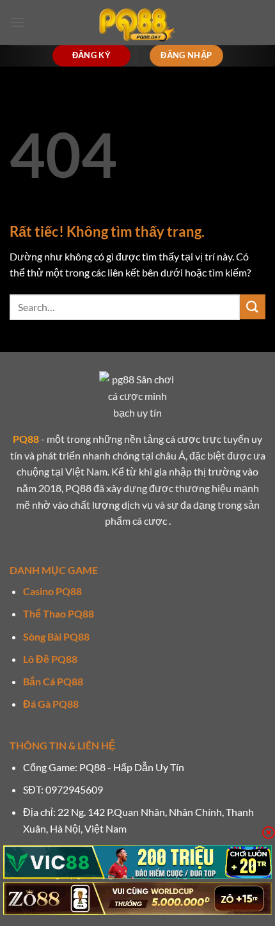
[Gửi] (252, 306)
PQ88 (26, 439)
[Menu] (17, 22)
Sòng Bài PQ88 (56, 636)
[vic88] (137, 862)
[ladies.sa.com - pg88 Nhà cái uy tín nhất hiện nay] (137, 22)
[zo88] (137, 898)
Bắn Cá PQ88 (53, 681)
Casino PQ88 (52, 591)
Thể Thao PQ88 (58, 613)
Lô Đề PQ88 (50, 659)
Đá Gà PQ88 (51, 704)
